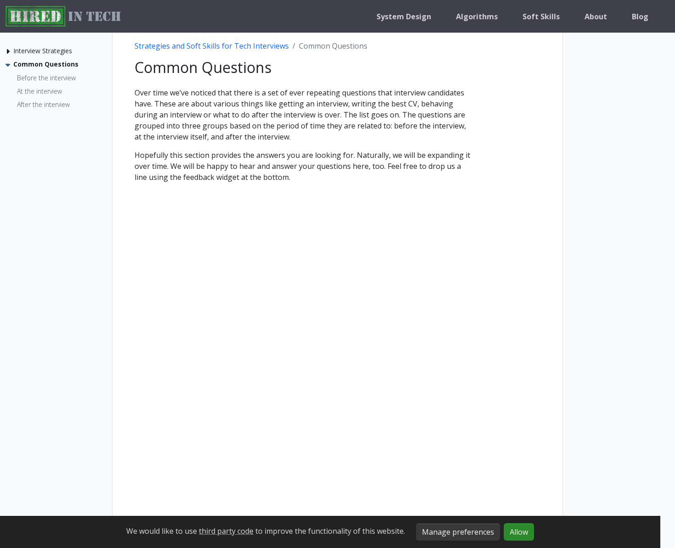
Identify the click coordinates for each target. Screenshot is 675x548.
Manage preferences (458, 532)
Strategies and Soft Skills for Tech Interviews (212, 46)
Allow (519, 532)
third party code (226, 531)
